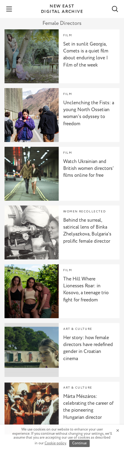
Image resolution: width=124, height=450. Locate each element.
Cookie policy (55, 443)
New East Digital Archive (62, 9)
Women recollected (84, 211)
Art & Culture (77, 329)
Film (67, 35)
